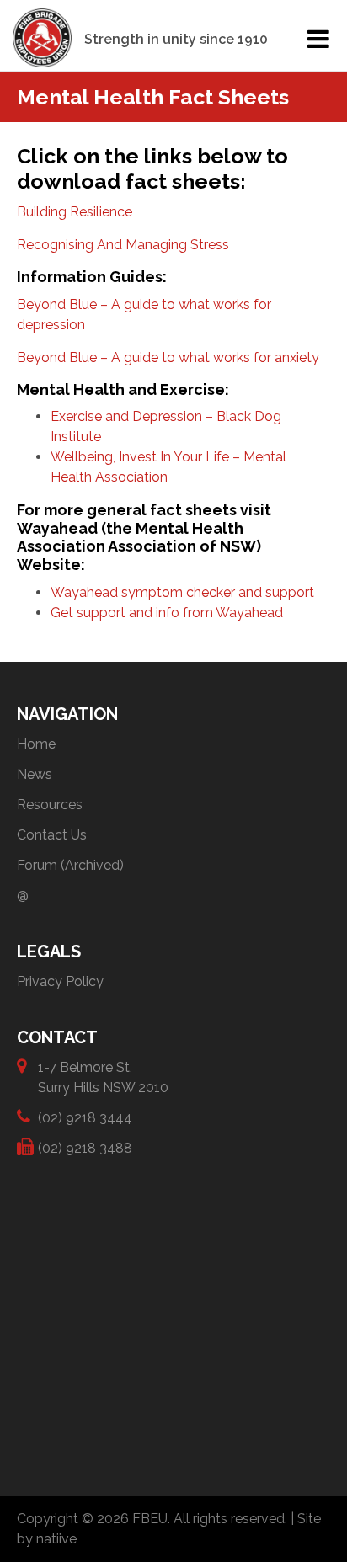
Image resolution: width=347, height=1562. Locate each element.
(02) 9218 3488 (85, 1148)
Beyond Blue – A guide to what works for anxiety (168, 357)
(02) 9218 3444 (85, 1118)
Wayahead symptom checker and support (182, 592)
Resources (50, 805)
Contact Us (52, 835)
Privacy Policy (60, 981)
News (34, 774)
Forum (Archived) (70, 865)
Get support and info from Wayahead (167, 613)
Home (36, 744)
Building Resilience (74, 212)
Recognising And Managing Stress (123, 245)
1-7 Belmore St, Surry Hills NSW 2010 (103, 1077)
